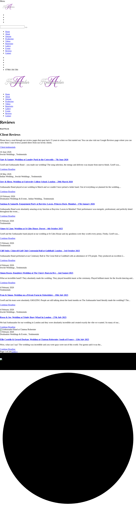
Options (8, 36)
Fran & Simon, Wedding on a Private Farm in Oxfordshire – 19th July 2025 (34, 295)
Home (7, 32)
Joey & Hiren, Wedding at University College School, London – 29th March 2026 (36, 182)
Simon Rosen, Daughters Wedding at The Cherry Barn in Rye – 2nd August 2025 (36, 273)
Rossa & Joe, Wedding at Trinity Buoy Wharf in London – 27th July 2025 (33, 317)
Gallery (8, 46)
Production (9, 39)
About (7, 34)
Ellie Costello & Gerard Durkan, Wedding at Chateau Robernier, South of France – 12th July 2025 (44, 339)
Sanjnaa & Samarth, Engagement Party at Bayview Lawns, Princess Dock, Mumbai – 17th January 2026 (47, 204)
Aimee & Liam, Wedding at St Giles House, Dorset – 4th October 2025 (31, 228)
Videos (7, 41)
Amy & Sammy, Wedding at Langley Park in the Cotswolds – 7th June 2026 (34, 159)
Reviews (8, 51)
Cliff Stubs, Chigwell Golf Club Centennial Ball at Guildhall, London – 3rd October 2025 (40, 251)
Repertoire (9, 44)
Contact (8, 53)
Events (7, 48)
